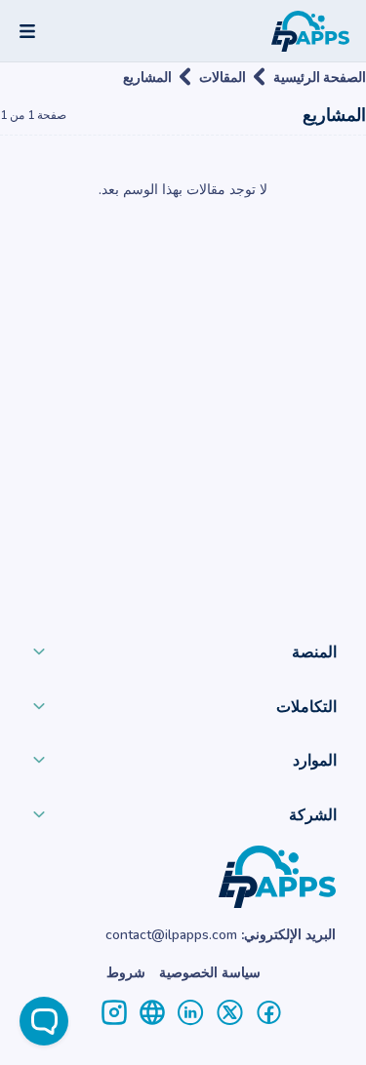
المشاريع (147, 76)
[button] (183, 656)
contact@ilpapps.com (171, 935)
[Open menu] (27, 31)
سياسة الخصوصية (210, 973)
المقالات (222, 76)
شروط (125, 973)
